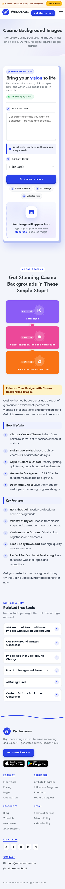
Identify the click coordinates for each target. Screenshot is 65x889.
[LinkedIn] (28, 847)
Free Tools (9, 782)
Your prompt (20, 108)
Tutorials (8, 818)
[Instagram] (36, 847)
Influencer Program (46, 787)
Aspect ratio (20, 158)
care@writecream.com (22, 863)
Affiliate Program (44, 782)
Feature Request (44, 797)
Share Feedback (17, 868)
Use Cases (9, 823)
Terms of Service (44, 813)
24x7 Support (11, 828)
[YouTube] (21, 847)
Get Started (10, 797)
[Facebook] (14, 847)
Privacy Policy (42, 818)
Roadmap (40, 792)
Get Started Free (43, 12)
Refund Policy (42, 823)
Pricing (7, 787)
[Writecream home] (7, 731)
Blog (6, 813)
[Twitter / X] (6, 847)
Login (6, 792)
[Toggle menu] (61, 12)
